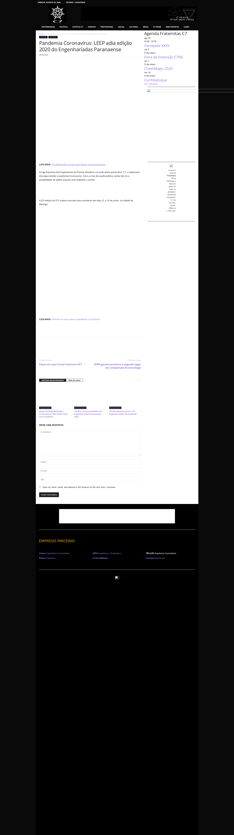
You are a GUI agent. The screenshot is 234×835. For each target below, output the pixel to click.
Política (64, 27)
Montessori (155, 558)
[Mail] (179, 2)
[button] (193, 26)
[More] (71, 63)
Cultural (133, 27)
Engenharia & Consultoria (54, 553)
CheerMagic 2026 (158, 68)
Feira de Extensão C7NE (163, 57)
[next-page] (139, 380)
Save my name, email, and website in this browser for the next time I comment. (79, 487)
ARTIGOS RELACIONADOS (53, 380)
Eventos (92, 27)
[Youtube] (194, 2)
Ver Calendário (151, 84)
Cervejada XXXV (157, 45)
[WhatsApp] (64, 63)
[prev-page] (135, 380)
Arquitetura (47, 558)
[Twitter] (189, 2)
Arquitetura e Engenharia (106, 553)
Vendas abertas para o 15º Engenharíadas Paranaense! (123, 412)
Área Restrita (172, 27)
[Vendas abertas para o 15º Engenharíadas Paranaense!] (125, 397)
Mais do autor (74, 380)
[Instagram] (169, 2)
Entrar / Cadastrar (75, 2)
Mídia (145, 27)
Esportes (53, 37)
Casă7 (186, 27)
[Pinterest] (184, 2)
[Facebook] (164, 2)
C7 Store (157, 27)
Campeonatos (45, 408)
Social (121, 27)
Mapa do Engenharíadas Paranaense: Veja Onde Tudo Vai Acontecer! (53, 414)
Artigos (41, 34)
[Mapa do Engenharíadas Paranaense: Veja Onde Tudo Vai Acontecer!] (55, 397)
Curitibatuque (155, 79)
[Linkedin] (174, 2)
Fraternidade (48, 27)
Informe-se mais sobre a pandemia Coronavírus (76, 319)
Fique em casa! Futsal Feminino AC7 (60, 364)
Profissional (106, 27)
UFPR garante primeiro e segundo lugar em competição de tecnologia (117, 366)
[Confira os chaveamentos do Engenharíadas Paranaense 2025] (90, 397)
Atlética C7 (77, 27)
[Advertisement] (90, 154)
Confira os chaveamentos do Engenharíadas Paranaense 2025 (88, 414)
